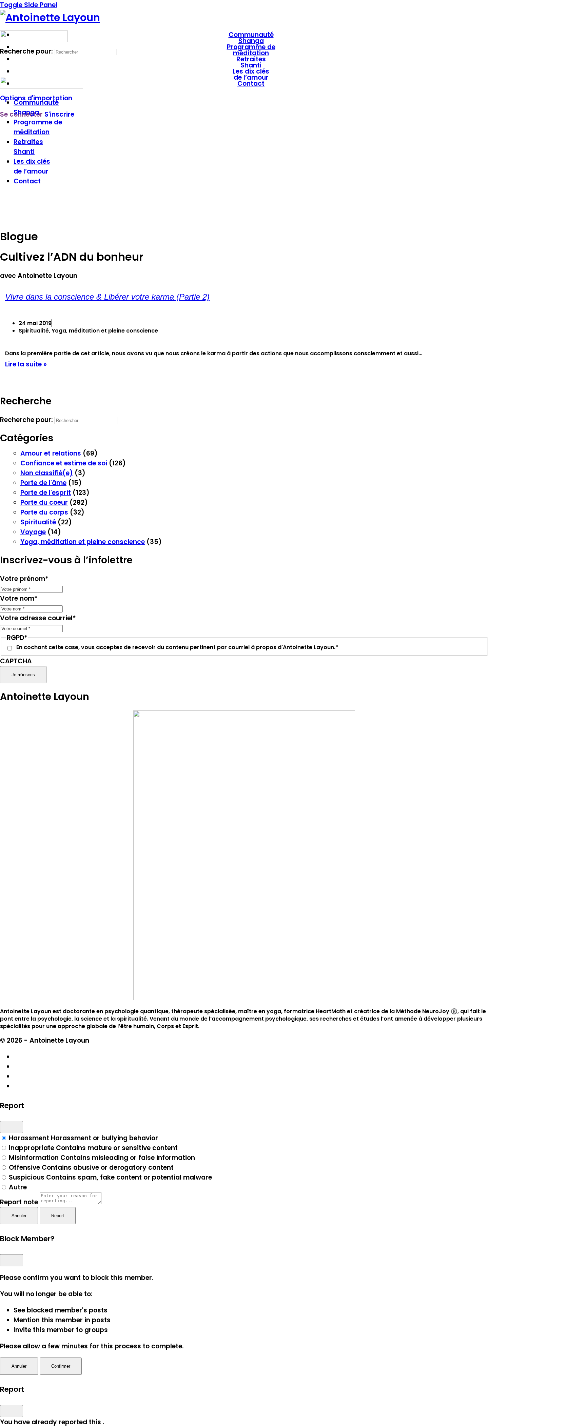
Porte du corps (44, 512)
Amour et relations (50, 453)
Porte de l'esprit (45, 492)
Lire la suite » (26, 364)
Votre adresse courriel (38, 618)
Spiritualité (38, 522)
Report (57, 1215)
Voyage (33, 532)
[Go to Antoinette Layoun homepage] (50, 17)
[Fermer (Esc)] (11, 1127)
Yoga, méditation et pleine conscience (82, 541)
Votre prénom (24, 578)
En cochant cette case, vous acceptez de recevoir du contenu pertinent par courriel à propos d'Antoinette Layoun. (177, 647)
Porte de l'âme (43, 482)
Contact (27, 181)
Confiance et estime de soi (63, 463)
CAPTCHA (16, 661)
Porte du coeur (44, 502)
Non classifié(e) (46, 473)
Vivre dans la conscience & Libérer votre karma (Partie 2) (107, 296)
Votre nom (19, 598)
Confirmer (60, 1366)
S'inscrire (59, 114)
